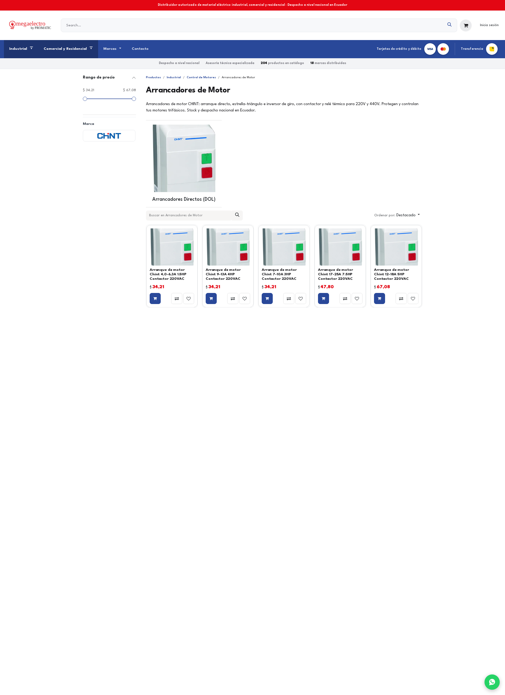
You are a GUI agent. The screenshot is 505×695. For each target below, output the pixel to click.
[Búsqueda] (449, 25)
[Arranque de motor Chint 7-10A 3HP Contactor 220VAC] (284, 247)
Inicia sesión (489, 25)
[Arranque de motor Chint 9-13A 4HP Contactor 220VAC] (228, 247)
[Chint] (109, 135)
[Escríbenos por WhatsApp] (492, 682)
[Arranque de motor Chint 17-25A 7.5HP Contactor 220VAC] (340, 247)
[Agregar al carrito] (155, 298)
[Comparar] (176, 298)
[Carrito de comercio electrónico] (466, 25)
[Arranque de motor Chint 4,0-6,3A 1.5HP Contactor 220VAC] (172, 247)
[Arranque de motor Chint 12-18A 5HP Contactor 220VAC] (396, 247)
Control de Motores (201, 77)
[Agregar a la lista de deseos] (188, 298)
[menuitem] (21, 49)
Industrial (174, 77)
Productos (153, 77)
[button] (397, 216)
